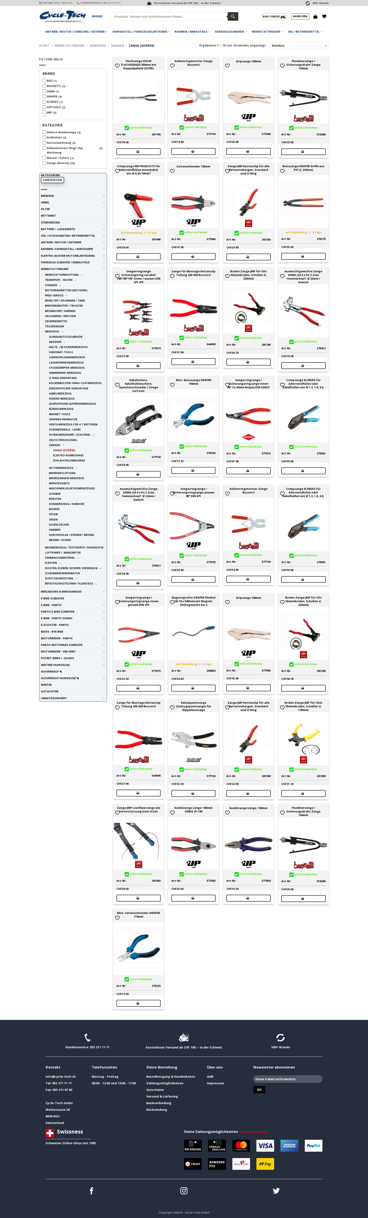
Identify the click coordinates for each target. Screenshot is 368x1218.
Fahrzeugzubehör (229, 31)
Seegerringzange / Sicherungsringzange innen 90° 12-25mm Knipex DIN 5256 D (248, 383)
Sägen (53, 519)
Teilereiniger (54, 326)
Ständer (51, 285)
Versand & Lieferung (162, 1096)
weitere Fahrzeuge (55, 665)
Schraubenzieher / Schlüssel (70, 434)
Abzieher (55, 342)
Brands (97, 16)
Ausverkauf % (51, 671)
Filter (45, 209)
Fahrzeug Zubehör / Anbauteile (65, 262)
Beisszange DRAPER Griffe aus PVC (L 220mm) (303, 168)
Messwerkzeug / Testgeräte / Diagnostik (74, 547)
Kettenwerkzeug (59, 143)
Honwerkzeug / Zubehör (66, 504)
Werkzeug (97, 46)
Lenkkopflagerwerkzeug (67, 357)
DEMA (51, 91)
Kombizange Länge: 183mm (248, 808)
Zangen (117, 46)
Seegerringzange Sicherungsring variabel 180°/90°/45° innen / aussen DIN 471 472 (138, 277)
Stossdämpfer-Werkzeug (67, 367)
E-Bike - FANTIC (51, 605)
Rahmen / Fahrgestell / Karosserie (67, 249)
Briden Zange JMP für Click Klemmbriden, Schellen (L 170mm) (303, 706)
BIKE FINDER (271, 16)
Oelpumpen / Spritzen (60, 316)
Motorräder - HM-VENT (58, 651)
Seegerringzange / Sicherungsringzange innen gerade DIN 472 (138, 601)
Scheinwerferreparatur (62, 573)
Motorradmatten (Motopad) (66, 290)
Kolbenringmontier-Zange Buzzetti (194, 63)
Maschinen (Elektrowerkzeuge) (72, 488)
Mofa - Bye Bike (52, 632)
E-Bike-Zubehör (52, 598)
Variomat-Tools (61, 352)
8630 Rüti (52, 1116)
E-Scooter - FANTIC (55, 625)
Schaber (55, 493)
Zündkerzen (50, 222)
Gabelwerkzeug (60, 393)
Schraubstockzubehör (65, 336)
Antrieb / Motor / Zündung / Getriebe (75, 31)
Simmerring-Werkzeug (65, 372)
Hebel (45, 202)
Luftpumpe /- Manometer (63, 552)
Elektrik (51, 562)
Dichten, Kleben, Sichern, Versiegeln (71, 568)
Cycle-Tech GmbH (59, 1103)
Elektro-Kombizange (61, 132)
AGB (210, 1076)
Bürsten (55, 498)
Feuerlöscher (59, 524)
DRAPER (52, 96)
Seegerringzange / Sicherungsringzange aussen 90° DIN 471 (193, 492)
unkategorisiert (54, 698)
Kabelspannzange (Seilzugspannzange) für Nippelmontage (193, 706)
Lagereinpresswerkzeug (66, 362)
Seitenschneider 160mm (193, 166)
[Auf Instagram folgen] (183, 1191)
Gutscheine (155, 1090)
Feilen (53, 514)
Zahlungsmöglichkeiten (164, 1083)
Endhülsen (54, 137)
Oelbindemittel (56, 321)
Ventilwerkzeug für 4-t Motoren (73, 424)
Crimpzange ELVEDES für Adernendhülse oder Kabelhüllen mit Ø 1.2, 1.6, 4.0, (303, 383)
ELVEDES (52, 102)
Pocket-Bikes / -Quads (57, 658)
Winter (46, 685)
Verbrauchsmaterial (60, 557)
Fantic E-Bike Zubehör (57, 611)
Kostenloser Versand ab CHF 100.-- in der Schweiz (184, 1047)
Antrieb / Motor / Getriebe (61, 242)
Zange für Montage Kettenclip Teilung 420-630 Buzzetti (193, 273)
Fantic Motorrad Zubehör (61, 645)
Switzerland (55, 1123)
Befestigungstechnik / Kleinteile (69, 583)
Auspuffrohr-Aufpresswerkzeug (72, 403)
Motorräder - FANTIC (57, 638)
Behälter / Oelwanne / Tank (65, 300)
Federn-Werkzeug (62, 398)
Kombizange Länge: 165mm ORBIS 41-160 (193, 809)
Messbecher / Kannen (60, 311)
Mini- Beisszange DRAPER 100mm (193, 382)
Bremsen (47, 196)
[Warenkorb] (315, 16)
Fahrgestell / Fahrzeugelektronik (139, 31)
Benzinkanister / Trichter (64, 305)
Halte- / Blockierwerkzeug (68, 347)
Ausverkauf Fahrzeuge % (60, 678)
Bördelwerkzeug (61, 408)
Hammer (54, 529)
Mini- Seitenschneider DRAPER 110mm (138, 914)
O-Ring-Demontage (63, 378)
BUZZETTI (54, 86)
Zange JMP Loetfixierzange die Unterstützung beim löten (138, 809)
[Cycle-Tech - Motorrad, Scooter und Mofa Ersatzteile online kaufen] (62, 16)
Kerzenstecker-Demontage (68, 388)
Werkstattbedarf (266, 31)
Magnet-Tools (59, 414)
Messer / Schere (58, 158)
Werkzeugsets (59, 483)
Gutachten (49, 691)
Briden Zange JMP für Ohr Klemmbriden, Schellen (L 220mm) (248, 275)
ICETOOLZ (54, 107)
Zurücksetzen (52, 179)
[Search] (233, 16)
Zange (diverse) (58, 163)
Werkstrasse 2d (58, 1110)
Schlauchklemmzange (69, 460)
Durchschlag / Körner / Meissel (72, 534)
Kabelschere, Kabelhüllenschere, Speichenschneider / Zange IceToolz (138, 385)
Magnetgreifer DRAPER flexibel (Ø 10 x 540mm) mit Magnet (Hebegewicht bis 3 (194, 601)
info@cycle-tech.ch (61, 1076)
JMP (49, 112)
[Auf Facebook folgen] (91, 1191)
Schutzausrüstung (59, 578)
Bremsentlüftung (62, 473)
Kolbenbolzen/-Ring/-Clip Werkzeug (65, 150)
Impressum (215, 1083)
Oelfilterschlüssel (63, 440)
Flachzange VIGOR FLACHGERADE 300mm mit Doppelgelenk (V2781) (138, 64)
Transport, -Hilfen (58, 279)
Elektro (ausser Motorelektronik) (68, 256)
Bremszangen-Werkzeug (66, 478)
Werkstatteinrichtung (62, 274)
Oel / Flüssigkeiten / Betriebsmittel (68, 236)
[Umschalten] (103, 196)
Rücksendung (156, 1110)
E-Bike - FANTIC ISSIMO (56, 618)
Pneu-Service (54, 295)
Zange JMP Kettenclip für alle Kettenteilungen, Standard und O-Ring (248, 169)
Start (44, 46)
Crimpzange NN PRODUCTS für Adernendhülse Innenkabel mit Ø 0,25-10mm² (138, 169)
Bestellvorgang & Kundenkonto (170, 1076)
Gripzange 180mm (248, 61)
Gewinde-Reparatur (63, 419)
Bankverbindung (158, 1103)
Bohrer (54, 509)
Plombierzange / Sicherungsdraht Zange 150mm (303, 64)
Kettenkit (48, 216)
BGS (50, 81)
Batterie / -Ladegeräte (58, 229)
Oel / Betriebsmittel (304, 31)
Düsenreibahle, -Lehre (65, 429)
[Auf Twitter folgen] (276, 1191)
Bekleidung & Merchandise (61, 591)
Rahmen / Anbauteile (191, 31)
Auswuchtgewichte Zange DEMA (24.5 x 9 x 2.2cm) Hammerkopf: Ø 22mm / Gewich (303, 277)
